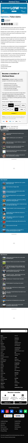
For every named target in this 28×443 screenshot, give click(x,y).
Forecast (16, 374)
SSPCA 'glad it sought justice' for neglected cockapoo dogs (15, 217)
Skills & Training (18, 360)
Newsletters (17, 382)
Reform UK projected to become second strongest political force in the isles (16, 151)
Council (2, 350)
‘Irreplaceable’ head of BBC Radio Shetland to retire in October (15, 213)
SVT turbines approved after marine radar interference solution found (14, 305)
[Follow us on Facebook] (2, 411)
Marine (2, 367)
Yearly (23, 105)
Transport (2, 377)
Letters (2, 384)
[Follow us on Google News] (8, 415)
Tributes (16, 341)
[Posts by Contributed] (2, 20)
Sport (2, 376)
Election (2, 355)
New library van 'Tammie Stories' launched (15, 278)
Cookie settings (4, 421)
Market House (17, 353)
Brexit (2, 341)
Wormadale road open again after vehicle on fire (16, 221)
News (2, 335)
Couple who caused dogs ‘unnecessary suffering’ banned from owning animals (16, 200)
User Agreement (4, 429)
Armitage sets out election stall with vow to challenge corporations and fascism (15, 147)
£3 (3, 109)
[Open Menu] (1, 1)
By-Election (6, 128)
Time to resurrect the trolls (11, 225)
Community (3, 346)
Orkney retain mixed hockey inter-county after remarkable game (15, 258)
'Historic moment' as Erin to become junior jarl (15, 208)
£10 (16, 109)
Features (17, 338)
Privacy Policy (4, 431)
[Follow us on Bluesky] (11, 411)
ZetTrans (16, 355)
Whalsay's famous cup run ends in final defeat (15, 261)
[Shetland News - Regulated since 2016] (19, 415)
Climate (2, 344)
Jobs (16, 357)
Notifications (18, 427)
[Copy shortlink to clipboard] (12, 24)
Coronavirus (3, 349)
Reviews (2, 386)
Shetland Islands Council (19, 350)
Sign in (20, 402)
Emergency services (5, 356)
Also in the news (4, 337)
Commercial (17, 347)
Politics (2, 371)
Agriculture (3, 338)
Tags (15, 379)
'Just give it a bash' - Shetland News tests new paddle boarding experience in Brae (15, 275)
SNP (17, 128)
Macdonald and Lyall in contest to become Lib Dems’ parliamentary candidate (15, 155)
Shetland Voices (18, 342)
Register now (7, 402)
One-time (5, 105)
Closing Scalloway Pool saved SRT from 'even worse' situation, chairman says (15, 271)
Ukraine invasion (4, 379)
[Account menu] (26, 1)
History (2, 364)
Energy (2, 358)
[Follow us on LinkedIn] (20, 411)
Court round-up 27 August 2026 (12, 186)
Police (2, 370)
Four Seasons (17, 345)
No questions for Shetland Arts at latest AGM (15, 300)
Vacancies (17, 359)
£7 (12, 109)
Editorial (16, 335)
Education (2, 353)
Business (2, 343)
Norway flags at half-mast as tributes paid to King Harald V (15, 288)
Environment (3, 361)
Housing (2, 365)
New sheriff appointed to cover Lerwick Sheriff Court (15, 196)
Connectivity (3, 347)
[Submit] (25, 331)
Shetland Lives (17, 344)
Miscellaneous (17, 370)
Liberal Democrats (12, 128)
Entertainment (3, 359)
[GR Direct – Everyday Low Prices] (14, 9)
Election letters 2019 (14, 126)
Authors (16, 381)
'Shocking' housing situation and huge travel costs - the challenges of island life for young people (15, 267)
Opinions (5, 16)
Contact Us (3, 423)
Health (2, 362)
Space (2, 374)
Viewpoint (2, 387)
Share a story (3, 427)
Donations (17, 425)
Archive (16, 378)
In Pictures (17, 339)
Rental (16, 366)
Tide (15, 375)
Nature (2, 368)
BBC (15, 352)
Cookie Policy (18, 421)
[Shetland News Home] (14, 2)
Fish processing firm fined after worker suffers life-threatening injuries (15, 192)
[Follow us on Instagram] (7, 411)
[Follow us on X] (16, 411)
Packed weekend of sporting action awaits (14, 283)
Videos (16, 385)
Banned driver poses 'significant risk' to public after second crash (15, 183)
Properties (17, 363)
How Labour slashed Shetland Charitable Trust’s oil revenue (16, 292)
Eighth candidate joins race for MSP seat (14, 137)
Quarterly (17, 105)
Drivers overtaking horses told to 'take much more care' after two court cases (16, 204)
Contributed (7, 20)
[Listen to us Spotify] (25, 411)
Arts (1, 340)
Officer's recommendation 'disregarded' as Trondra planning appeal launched (15, 230)
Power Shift (3, 373)
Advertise (3, 425)
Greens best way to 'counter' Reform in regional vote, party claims (16, 142)
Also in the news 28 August (11, 296)
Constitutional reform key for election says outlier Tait (15, 134)
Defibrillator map (19, 387)
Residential (17, 364)
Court (2, 352)
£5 (8, 109)
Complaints (17, 423)
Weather (2, 380)
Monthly (11, 105)
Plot (15, 369)
